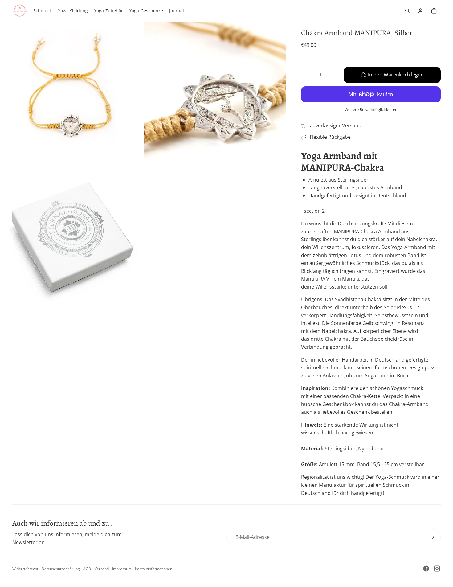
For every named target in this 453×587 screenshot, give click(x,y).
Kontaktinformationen (153, 568)
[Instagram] (437, 568)
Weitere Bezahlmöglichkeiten (371, 109)
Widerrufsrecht (25, 568)
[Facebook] (426, 568)
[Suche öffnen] (407, 11)
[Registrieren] (431, 537)
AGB (87, 568)
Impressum (122, 568)
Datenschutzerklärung (61, 568)
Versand (102, 568)
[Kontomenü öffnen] (420, 11)
